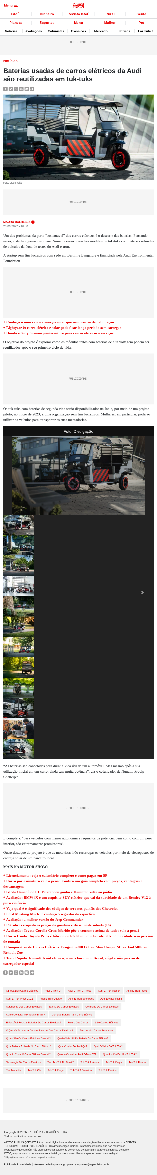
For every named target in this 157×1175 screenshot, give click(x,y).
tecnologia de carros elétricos (23, 1062)
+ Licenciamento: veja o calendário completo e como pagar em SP (55, 875)
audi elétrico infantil (111, 998)
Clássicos (78, 31)
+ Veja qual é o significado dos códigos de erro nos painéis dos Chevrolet (60, 908)
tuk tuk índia (13, 1070)
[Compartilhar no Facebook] (5, 89)
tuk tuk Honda (137, 1062)
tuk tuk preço (56, 1070)
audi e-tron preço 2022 (19, 998)
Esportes (47, 22)
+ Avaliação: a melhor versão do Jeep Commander (43, 919)
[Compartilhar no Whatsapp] (16, 89)
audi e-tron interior (109, 990)
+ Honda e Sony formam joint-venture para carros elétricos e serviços (58, 333)
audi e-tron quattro (51, 998)
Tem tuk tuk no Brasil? (60, 1062)
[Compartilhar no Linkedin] (21, 89)
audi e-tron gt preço (79, 990)
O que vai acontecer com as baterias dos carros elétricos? (39, 1030)
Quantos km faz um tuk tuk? (120, 1054)
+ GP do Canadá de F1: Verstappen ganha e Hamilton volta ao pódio (57, 892)
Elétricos (123, 31)
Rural (109, 14)
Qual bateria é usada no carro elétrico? (29, 1046)
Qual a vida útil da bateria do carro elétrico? (82, 1038)
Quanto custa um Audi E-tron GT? (76, 1054)
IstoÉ (15, 14)
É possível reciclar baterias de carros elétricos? (33, 1022)
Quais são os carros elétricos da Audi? (28, 1038)
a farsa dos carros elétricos (22, 990)
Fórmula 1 (146, 31)
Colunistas (56, 31)
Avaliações (33, 31)
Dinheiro (47, 14)
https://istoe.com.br (16, 1157)
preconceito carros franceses (96, 1030)
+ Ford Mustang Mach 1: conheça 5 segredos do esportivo (49, 914)
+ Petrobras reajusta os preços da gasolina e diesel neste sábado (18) (57, 925)
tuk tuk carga (114, 1062)
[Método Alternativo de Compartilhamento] (32, 89)
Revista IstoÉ (78, 14)
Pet (141, 22)
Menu (78, 22)
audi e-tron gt (53, 990)
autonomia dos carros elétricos (24, 1006)
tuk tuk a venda (90, 1062)
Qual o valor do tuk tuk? (108, 1046)
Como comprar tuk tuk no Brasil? (25, 1014)
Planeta (15, 22)
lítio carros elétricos (106, 1022)
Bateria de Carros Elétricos (63, 1006)
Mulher (110, 22)
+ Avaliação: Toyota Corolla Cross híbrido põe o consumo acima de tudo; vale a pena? (71, 930)
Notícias (11, 31)
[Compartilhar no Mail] (27, 89)
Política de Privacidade (17, 1164)
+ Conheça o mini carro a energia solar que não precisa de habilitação (58, 322)
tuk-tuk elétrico (108, 1070)
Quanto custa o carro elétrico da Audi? (28, 1054)
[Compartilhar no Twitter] (11, 89)
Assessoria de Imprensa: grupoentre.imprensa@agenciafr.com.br (72, 1164)
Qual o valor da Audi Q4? (72, 1046)
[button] (14, 592)
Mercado (101, 31)
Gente (141, 14)
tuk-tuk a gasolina (81, 1070)
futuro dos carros (78, 1022)
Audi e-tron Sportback (81, 998)
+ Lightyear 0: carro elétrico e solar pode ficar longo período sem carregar (62, 328)
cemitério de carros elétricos (102, 1006)
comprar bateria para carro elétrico (72, 1014)
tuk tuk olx (34, 1070)
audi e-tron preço (137, 990)
